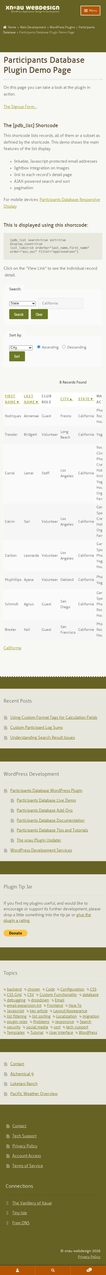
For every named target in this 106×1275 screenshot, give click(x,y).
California (12, 648)
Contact (17, 1064)
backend (14, 990)
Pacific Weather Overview (34, 1094)
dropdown (40, 1000)
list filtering (16, 1017)
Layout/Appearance (70, 1011)
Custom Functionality (58, 995)
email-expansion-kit (24, 1006)
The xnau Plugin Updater (39, 840)
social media (37, 1027)
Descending (76, 348)
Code (50, 990)
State (84, 399)
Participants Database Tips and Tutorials (52, 830)
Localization (66, 1017)
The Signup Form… (20, 107)
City (64, 399)
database (91, 995)
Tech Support (24, 1136)
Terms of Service (27, 1166)
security (14, 1027)
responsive (64, 1022)
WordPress (88, 1033)
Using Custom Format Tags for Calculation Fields (53, 717)
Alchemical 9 (22, 1074)
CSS (93, 990)
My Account (17, 1270)
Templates (16, 1033)
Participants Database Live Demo (46, 800)
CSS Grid (14, 995)
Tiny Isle (19, 1213)
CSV (30, 995)
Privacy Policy (24, 1146)
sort (57, 1027)
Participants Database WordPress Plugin (46, 791)
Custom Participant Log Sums (36, 728)
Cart (81, 1268)
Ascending (50, 348)
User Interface (61, 1033)
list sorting (41, 1017)
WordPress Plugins (62, 27)
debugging (16, 1000)
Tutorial (36, 1033)
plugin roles (17, 1022)
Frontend (55, 1006)
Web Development (33, 27)
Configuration (72, 990)
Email (59, 1000)
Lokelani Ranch (24, 1084)
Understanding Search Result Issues (42, 738)
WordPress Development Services (41, 850)
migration (91, 1017)
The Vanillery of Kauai (32, 1203)
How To (75, 1006)
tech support (77, 1027)
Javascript (15, 1011)
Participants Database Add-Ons (45, 810)
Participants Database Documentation (50, 820)
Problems (41, 1022)
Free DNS (21, 1223)
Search (85, 1022)
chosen (34, 990)
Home (12, 27)
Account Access (26, 1156)
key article (39, 1011)
